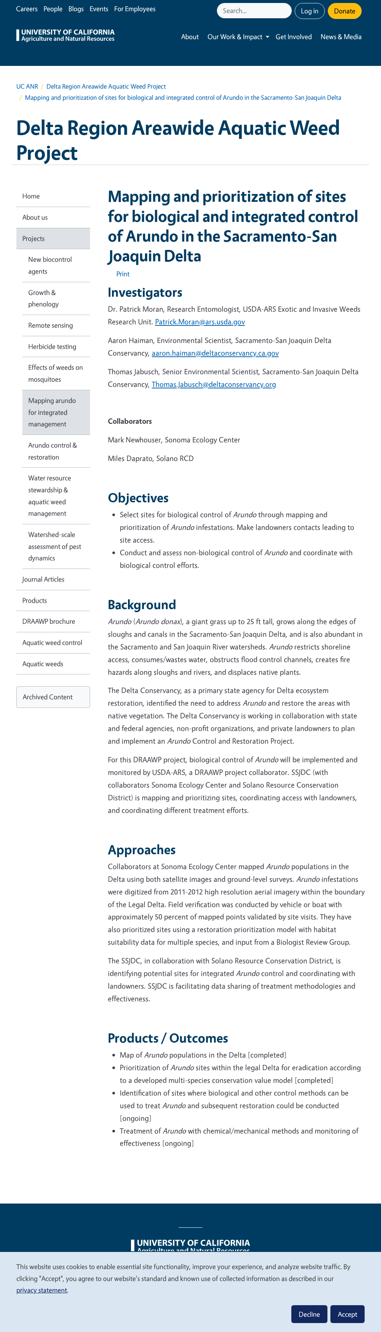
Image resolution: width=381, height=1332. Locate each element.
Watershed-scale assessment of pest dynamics (54, 546)
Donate (344, 10)
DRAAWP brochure (48, 621)
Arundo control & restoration (52, 451)
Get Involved (294, 36)
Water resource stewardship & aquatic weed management (49, 495)
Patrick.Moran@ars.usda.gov (200, 321)
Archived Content (48, 696)
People (53, 8)
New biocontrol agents (50, 265)
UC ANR (27, 86)
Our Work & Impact (235, 36)
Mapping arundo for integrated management (52, 412)
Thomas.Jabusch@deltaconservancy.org (214, 384)
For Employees (135, 8)
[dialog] (190, 1291)
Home (31, 195)
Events (99, 8)
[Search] (287, 10)
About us (35, 217)
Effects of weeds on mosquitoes (55, 373)
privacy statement (41, 1289)
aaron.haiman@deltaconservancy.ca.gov (215, 352)
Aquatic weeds (42, 663)
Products (34, 600)
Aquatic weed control (52, 642)
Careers (27, 8)
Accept (347, 1314)
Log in (309, 10)
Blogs (76, 8)
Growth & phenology (43, 298)
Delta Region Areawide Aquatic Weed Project (106, 86)
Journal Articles (43, 579)
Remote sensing (50, 325)
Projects (33, 238)
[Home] (65, 36)
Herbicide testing (52, 346)
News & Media (341, 36)
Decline (309, 1314)
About (190, 36)
